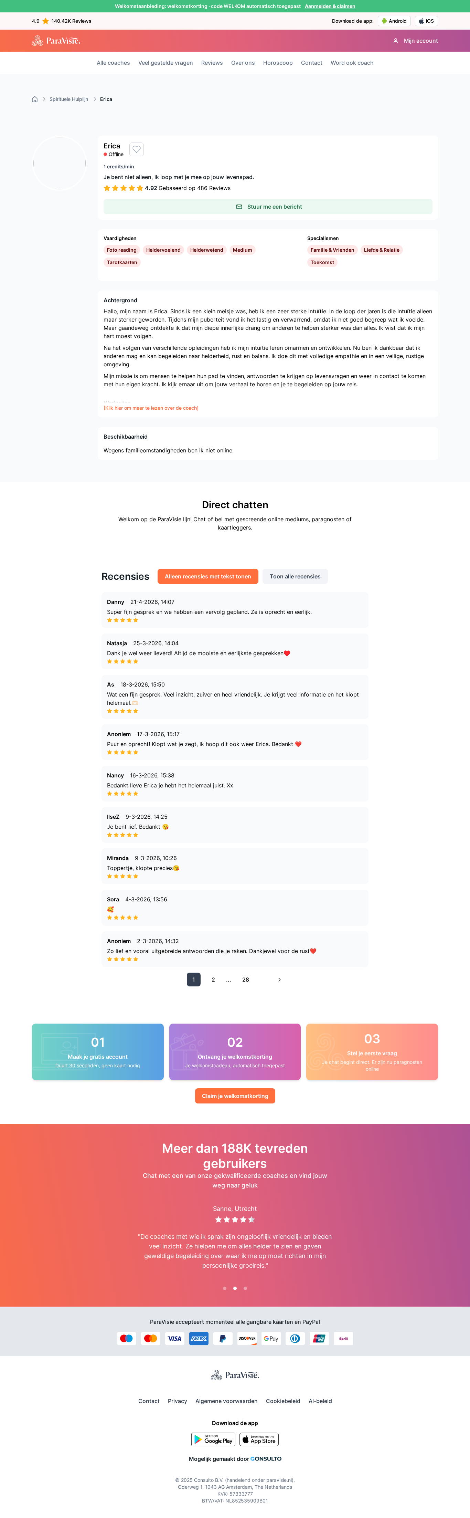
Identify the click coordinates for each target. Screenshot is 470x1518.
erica (106, 99)
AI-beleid (320, 1400)
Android (398, 21)
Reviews (212, 62)
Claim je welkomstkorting (235, 1095)
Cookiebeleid (283, 1400)
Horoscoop (278, 62)
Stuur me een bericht (274, 206)
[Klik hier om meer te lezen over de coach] (151, 408)
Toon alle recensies (295, 576)
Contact (311, 62)
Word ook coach (352, 62)
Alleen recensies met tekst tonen (208, 576)
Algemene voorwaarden (226, 1400)
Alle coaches (113, 62)
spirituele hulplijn (69, 99)
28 (245, 979)
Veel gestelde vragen (165, 62)
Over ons (243, 62)
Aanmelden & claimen (330, 6)
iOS (430, 21)
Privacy (177, 1400)
